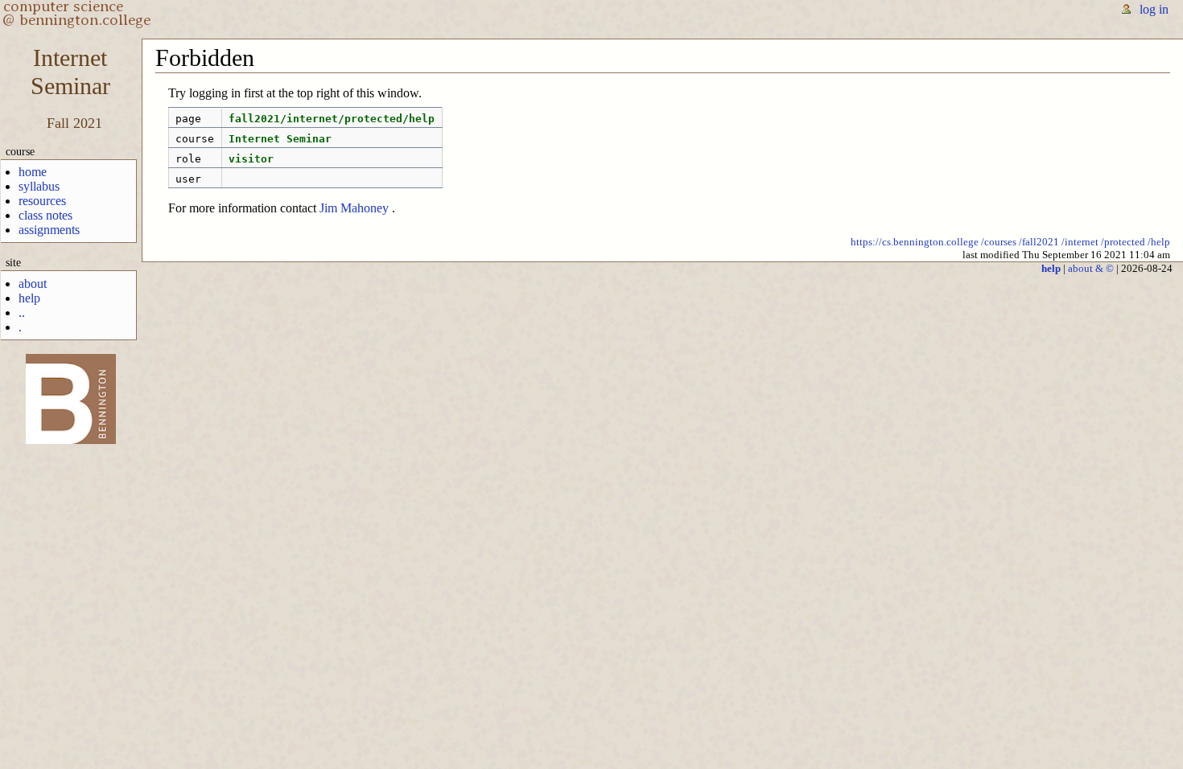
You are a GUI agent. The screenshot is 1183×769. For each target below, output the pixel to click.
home (33, 172)
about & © (1091, 268)
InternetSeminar (70, 72)
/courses (998, 242)
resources (42, 201)
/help (1159, 242)
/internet (1079, 242)
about (33, 283)
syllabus (39, 186)
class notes (45, 215)
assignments (49, 229)
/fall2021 (1039, 242)
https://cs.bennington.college (915, 242)
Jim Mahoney (354, 208)
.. (22, 312)
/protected (1123, 242)
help (29, 298)
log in (1154, 9)
